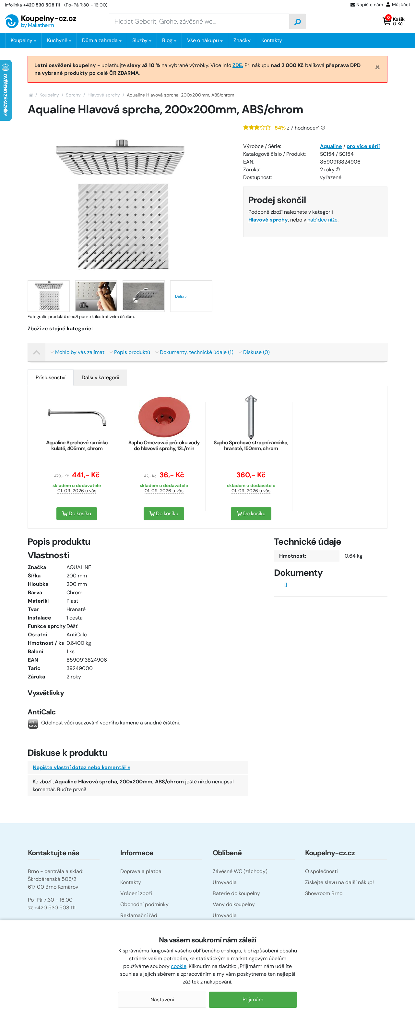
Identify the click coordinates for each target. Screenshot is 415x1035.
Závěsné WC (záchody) (240, 871)
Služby (140, 40)
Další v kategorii (100, 377)
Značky (242, 40)
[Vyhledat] (297, 21)
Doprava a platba (140, 871)
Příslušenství (50, 377)
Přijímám (253, 999)
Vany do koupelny (234, 904)
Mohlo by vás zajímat (79, 352)
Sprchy (73, 95)
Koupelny (49, 95)
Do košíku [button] (79, 513)
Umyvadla (225, 882)
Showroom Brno (323, 893)
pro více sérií (363, 146)
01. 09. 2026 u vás (76, 491)
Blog (167, 40)
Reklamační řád (138, 915)
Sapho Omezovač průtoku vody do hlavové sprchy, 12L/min (164, 445)
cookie (178, 966)
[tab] (51, 378)
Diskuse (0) (256, 352)
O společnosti (321, 871)
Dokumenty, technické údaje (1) (196, 352)
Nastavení (162, 999)
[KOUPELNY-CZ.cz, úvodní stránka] (40, 21)
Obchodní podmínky (144, 904)
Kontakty (271, 40)
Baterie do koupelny (236, 893)
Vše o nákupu (203, 40)
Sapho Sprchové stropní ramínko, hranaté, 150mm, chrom (251, 445)
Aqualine (331, 146)
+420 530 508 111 (55, 907)
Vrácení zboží (136, 893)
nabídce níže (322, 219)
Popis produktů (132, 352)
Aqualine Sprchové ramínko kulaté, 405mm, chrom (77, 445)
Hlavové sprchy (104, 95)
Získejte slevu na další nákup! (339, 882)
